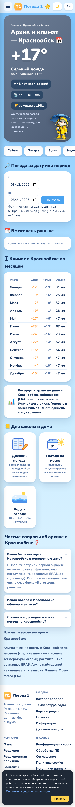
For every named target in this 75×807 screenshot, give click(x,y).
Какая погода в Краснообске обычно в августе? (30, 602)
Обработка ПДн (48, 750)
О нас (8, 744)
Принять (59, 798)
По (9, 192)
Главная (16, 25)
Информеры (46, 723)
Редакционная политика (15, 758)
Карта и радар (47, 711)
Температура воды (51, 705)
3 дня (53, 150)
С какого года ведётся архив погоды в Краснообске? (30, 619)
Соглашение (46, 756)
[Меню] (8, 6)
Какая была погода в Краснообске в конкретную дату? (34, 556)
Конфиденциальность (53, 744)
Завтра (33, 150)
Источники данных (51, 768)
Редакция (11, 750)
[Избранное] (47, 6)
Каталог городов (49, 699)
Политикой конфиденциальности (28, 791)
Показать (53, 200)
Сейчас (13, 150)
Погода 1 (29, 6)
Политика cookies (50, 762)
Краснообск (30, 25)
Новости (42, 717)
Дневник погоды (49, 729)
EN (69, 6)
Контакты (11, 767)
